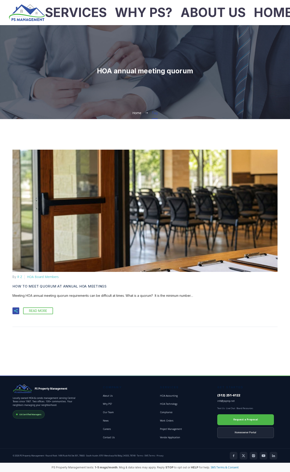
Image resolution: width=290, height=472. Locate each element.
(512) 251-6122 (228, 395)
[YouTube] (263, 456)
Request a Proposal (245, 419)
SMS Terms (150, 455)
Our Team (108, 412)
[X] (243, 456)
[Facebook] (233, 456)
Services (76, 12)
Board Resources (245, 408)
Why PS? (143, 12)
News (106, 420)
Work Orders (166, 420)
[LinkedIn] (273, 456)
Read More (38, 311)
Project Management (171, 429)
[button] (15, 310)
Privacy (160, 455)
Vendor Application (170, 437)
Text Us (221, 408)
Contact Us (109, 437)
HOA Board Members (43, 277)
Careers (107, 429)
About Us (213, 12)
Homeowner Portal (245, 432)
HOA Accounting (169, 395)
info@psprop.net (226, 401)
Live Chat (230, 408)
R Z (19, 277)
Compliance (166, 412)
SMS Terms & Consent (225, 467)
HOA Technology (168, 403)
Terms (140, 455)
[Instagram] (253, 456)
